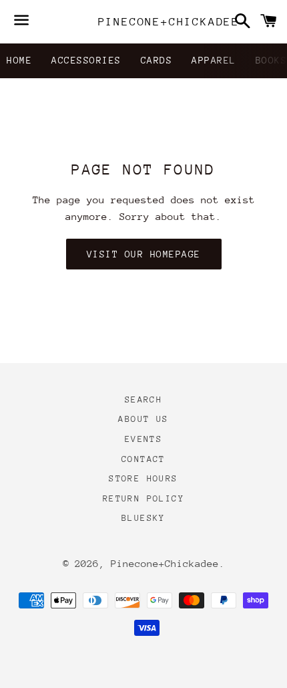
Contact (143, 459)
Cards (157, 60)
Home (19, 60)
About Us (143, 419)
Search (143, 399)
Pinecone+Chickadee (144, 21)
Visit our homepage (144, 254)
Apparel (214, 60)
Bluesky (143, 518)
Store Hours (143, 478)
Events (143, 439)
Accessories (86, 60)
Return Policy (143, 498)
